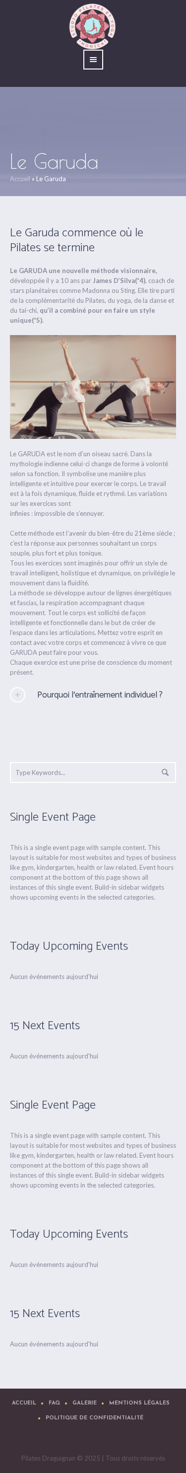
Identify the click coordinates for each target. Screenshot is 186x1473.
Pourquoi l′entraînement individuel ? (100, 695)
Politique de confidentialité (94, 1418)
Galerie (84, 1403)
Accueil (20, 179)
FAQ (54, 1403)
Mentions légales (139, 1403)
